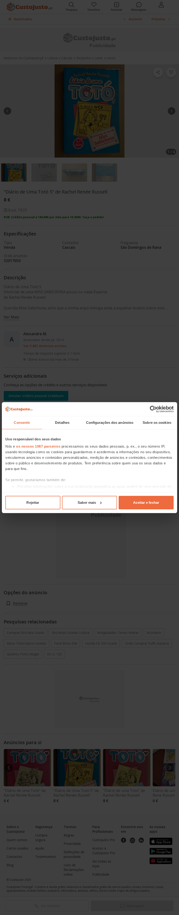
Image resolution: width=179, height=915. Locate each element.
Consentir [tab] (22, 423)
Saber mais (87, 502)
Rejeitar (32, 502)
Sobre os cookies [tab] (157, 423)
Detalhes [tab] (62, 423)
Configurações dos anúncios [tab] (110, 423)
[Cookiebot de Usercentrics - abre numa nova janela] (153, 409)
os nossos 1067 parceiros (38, 446)
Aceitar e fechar (146, 502)
